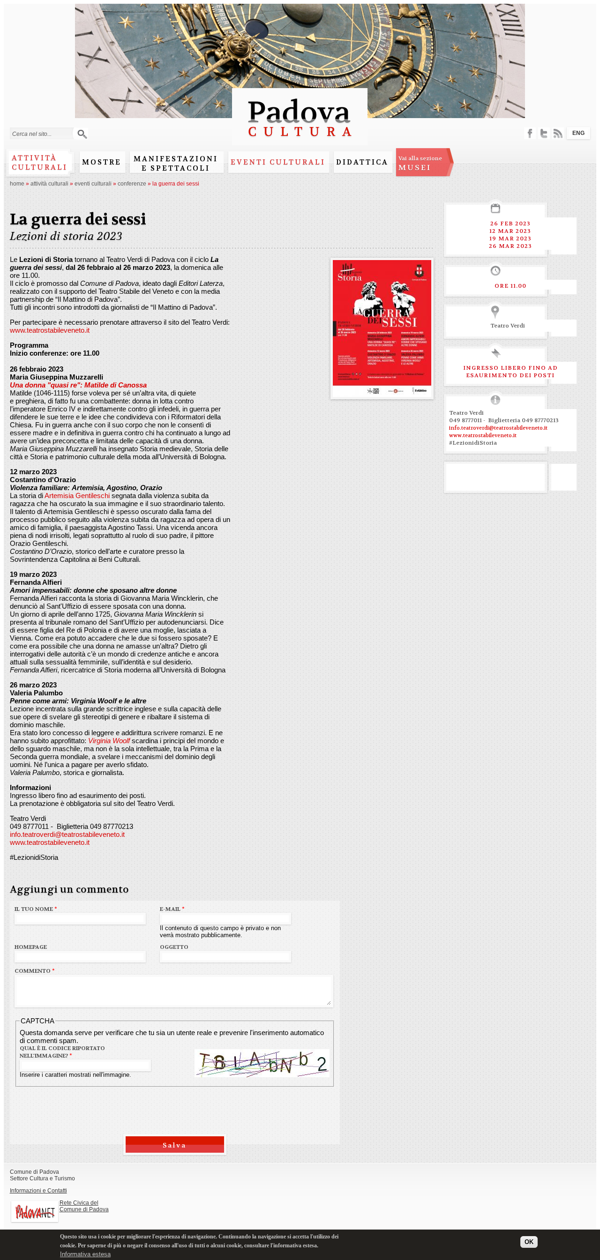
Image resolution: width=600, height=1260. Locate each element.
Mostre (101, 162)
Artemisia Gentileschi (77, 496)
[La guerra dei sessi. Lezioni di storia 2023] (382, 393)
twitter (544, 133)
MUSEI (420, 163)
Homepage (31, 947)
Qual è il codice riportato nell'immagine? (62, 1051)
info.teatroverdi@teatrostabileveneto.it (67, 834)
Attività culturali (40, 162)
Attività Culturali (49, 183)
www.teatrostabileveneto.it (50, 330)
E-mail (172, 909)
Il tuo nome (36, 909)
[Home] (300, 141)
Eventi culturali (278, 162)
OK (529, 1241)
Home (17, 183)
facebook (530, 133)
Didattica (362, 162)
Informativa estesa (85, 1254)
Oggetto (174, 947)
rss (558, 133)
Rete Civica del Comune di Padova (84, 1206)
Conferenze (132, 183)
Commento (35, 971)
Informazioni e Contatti (38, 1190)
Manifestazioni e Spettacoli (176, 163)
